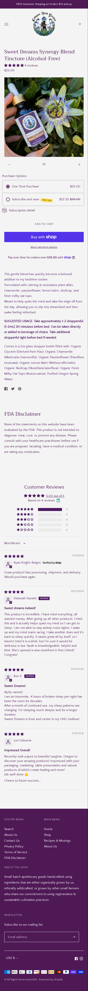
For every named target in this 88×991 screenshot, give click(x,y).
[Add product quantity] (8, 164)
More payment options (44, 247)
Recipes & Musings (57, 840)
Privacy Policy (13, 846)
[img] (14, 556)
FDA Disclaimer (15, 858)
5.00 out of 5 (55, 496)
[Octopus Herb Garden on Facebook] (76, 959)
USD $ (10, 958)
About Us (10, 835)
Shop (47, 835)
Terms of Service (15, 852)
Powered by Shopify (51, 979)
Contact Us (12, 840)
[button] (14, 65)
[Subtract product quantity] (79, 164)
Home (48, 829)
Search (9, 829)
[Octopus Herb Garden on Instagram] (81, 959)
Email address (17, 931)
